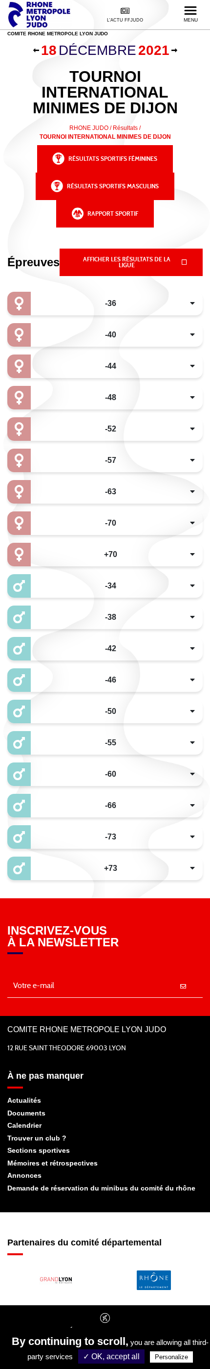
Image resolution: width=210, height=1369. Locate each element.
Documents (26, 1113)
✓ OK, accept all (111, 1356)
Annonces (24, 1175)
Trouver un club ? (36, 1138)
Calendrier (24, 1125)
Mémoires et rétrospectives (52, 1163)
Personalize (171, 1357)
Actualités (24, 1100)
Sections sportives (38, 1150)
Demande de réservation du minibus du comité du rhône (101, 1188)
